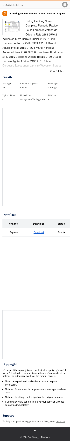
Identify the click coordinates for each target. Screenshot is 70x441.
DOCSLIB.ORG (12, 4)
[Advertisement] (27, 157)
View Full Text (57, 71)
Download (39, 232)
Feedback (45, 437)
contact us (60, 421)
